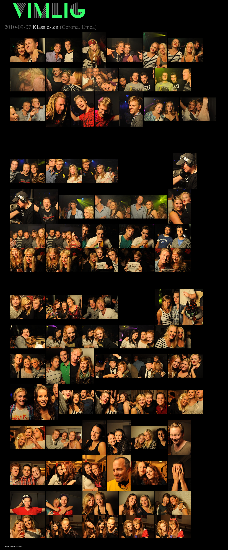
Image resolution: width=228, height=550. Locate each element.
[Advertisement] (145, 149)
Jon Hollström (16, 546)
